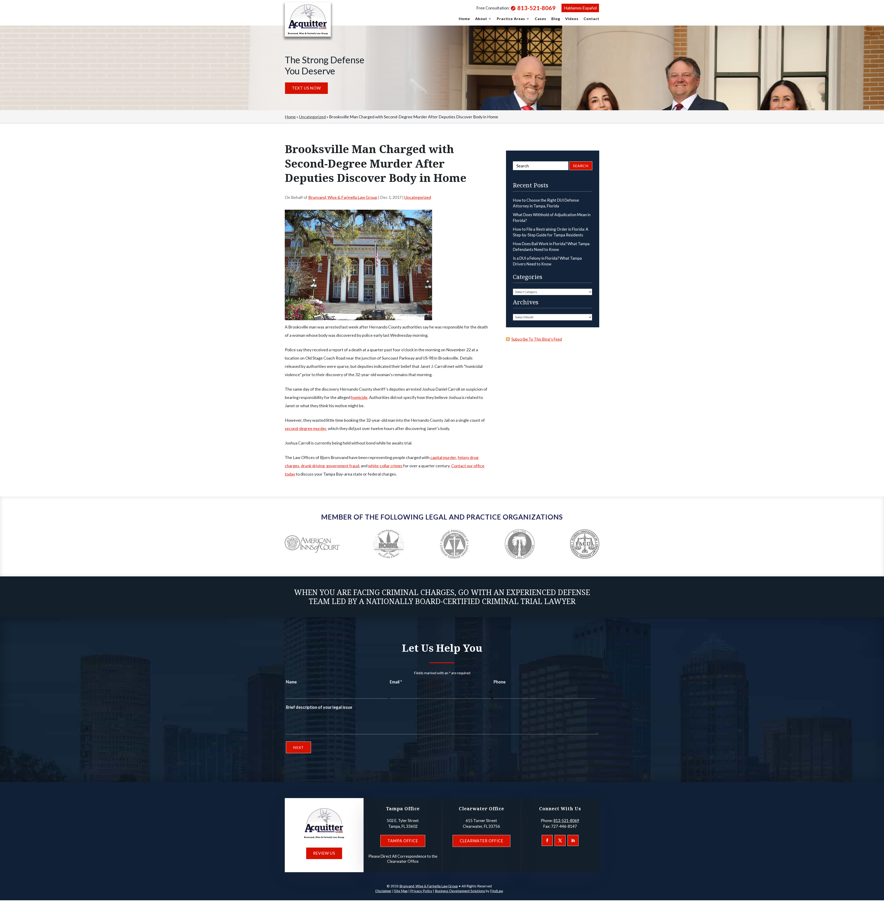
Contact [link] (591, 19)
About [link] (481, 19)
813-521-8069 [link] (536, 7)
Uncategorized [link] (417, 197)
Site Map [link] (401, 891)
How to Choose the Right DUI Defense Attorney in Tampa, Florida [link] (546, 203)
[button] (547, 840)
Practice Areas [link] (511, 19)
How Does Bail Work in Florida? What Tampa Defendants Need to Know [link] (551, 246)
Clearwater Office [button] (481, 840)
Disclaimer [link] (383, 891)
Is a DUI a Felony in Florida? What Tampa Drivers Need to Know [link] (547, 261)
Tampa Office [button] (402, 840)
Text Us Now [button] (306, 88)
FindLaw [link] (496, 891)
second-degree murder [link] (305, 428)
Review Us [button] (324, 853)
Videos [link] (572, 19)
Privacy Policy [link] (421, 891)
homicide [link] (359, 397)
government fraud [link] (342, 465)
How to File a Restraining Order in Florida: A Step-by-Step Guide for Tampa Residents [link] (550, 232)
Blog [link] (555, 19)
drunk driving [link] (313, 465)
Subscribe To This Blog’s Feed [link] (536, 339)
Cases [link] (540, 19)
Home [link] (464, 19)
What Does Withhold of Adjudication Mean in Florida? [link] (551, 217)
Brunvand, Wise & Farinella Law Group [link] (342, 197)
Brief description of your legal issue (319, 707)
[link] (308, 19)
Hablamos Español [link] (580, 7)
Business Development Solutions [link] (460, 891)
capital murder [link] (443, 457)
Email (396, 681)
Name (291, 681)
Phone (500, 681)
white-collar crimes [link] (385, 465)
